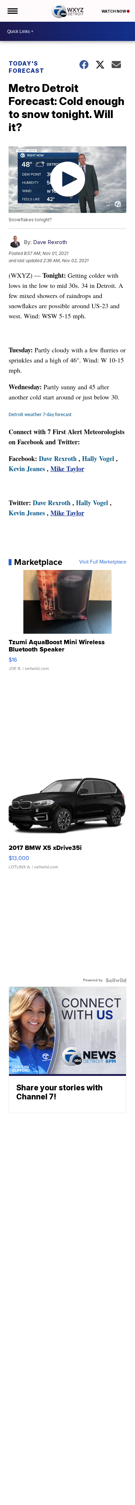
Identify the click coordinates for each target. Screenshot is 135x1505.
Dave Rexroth (50, 242)
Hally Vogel (98, 458)
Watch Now (114, 11)
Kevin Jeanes (27, 468)
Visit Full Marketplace (102, 562)
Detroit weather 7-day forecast (40, 415)
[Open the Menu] (12, 11)
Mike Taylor (67, 468)
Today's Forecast (26, 67)
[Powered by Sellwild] (115, 980)
